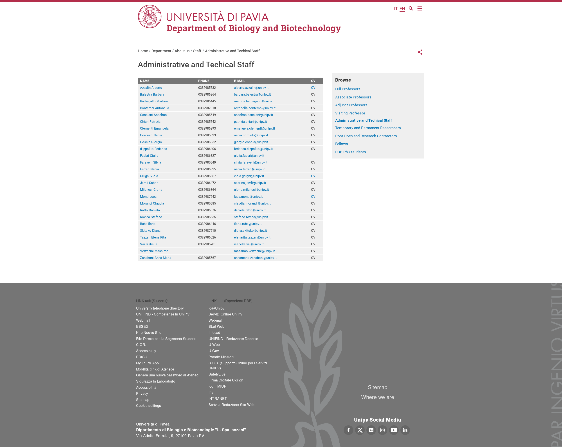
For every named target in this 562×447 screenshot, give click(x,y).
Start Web (216, 326)
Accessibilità (146, 387)
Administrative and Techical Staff (363, 120)
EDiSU (141, 356)
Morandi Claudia (152, 203)
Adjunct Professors (351, 105)
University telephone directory (160, 308)
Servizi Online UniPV (226, 314)
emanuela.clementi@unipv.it (254, 128)
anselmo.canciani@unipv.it (253, 115)
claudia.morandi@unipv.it (252, 203)
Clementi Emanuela (154, 128)
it (396, 8)
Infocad (214, 332)
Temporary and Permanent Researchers (368, 128)
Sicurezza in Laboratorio (155, 381)
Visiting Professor (350, 113)
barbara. (240, 94)
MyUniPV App (147, 362)
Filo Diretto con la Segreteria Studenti (166, 338)
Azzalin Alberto (151, 88)
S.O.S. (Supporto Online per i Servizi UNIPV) (238, 365)
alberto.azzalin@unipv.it (251, 88)
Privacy (142, 393)
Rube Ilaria (147, 224)
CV (313, 88)
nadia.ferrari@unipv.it (249, 169)
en (402, 8)
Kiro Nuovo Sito (148, 332)
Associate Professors (353, 97)
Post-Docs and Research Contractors (366, 136)
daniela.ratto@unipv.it (250, 210)
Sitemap (142, 399)
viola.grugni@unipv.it (249, 176)
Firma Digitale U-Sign (226, 380)
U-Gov (214, 350)
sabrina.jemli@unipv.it (250, 183)
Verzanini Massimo (154, 251)
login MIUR (218, 386)
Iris (211, 392)
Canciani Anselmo (153, 115)
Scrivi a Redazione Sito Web (231, 404)
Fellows (341, 144)
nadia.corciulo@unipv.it (251, 135)
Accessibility (146, 350)
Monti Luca (148, 197)
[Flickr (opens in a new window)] (371, 429)
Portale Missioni (221, 356)
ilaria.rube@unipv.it (248, 224)
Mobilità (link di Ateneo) (155, 369)
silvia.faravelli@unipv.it (250, 162)
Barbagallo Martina (154, 101)
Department (161, 51)
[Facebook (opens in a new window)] (348, 429)
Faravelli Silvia (150, 162)
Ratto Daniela (150, 210)
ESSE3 (142, 326)
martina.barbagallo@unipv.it (254, 101)
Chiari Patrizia (150, 122)
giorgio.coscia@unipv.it (251, 142)
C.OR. (141, 344)
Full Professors (347, 89)
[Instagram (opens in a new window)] (382, 429)
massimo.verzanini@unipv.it (254, 251)
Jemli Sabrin (149, 183)
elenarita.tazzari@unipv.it (252, 237)
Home (420, 8)
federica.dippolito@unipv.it (253, 149)
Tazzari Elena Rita (153, 237)
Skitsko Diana (150, 231)
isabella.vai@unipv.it (249, 244)
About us (182, 51)
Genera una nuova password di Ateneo (167, 375)
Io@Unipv (217, 308)
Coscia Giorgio (151, 142)
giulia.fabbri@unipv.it (249, 156)
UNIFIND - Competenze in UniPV (163, 314)
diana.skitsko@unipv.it (250, 231)
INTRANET (218, 398)
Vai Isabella (148, 244)
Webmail (143, 320)
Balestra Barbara (152, 94)
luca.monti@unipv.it (248, 197)
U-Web (214, 344)
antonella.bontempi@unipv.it (255, 108)
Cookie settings (148, 405)
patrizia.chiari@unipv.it (250, 122)
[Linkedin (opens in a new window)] (405, 429)
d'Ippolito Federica (153, 149)
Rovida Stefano (151, 217)
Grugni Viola (149, 176)
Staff (197, 51)
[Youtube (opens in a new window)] (394, 429)
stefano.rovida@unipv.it (251, 217)
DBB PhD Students (350, 152)
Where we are (377, 397)
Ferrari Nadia (149, 169)
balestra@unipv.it (258, 94)
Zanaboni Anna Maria (155, 258)
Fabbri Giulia (149, 156)
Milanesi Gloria (151, 190)
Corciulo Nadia (151, 135)
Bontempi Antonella (154, 108)
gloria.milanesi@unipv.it (251, 190)
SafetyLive (217, 374)
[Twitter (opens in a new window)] (360, 429)
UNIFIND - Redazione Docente (233, 338)
